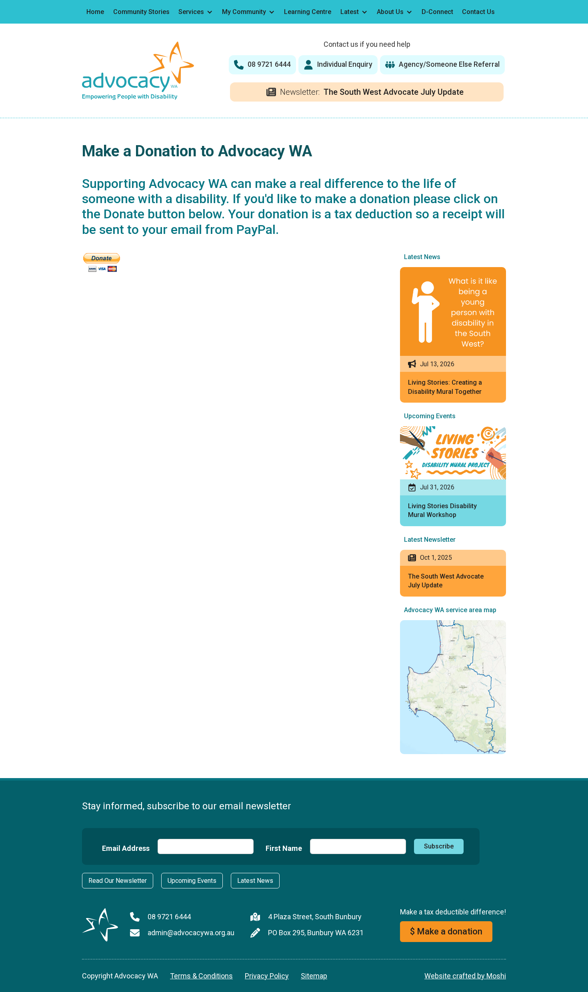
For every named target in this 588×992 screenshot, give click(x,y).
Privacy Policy (267, 976)
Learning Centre (307, 12)
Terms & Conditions (201, 976)
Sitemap (314, 976)
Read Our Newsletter (117, 880)
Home (95, 12)
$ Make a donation (446, 931)
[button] (196, 12)
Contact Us (478, 12)
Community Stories (141, 12)
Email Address (126, 848)
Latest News (255, 880)
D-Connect (437, 12)
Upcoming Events (192, 880)
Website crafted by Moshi (465, 976)
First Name (284, 848)
